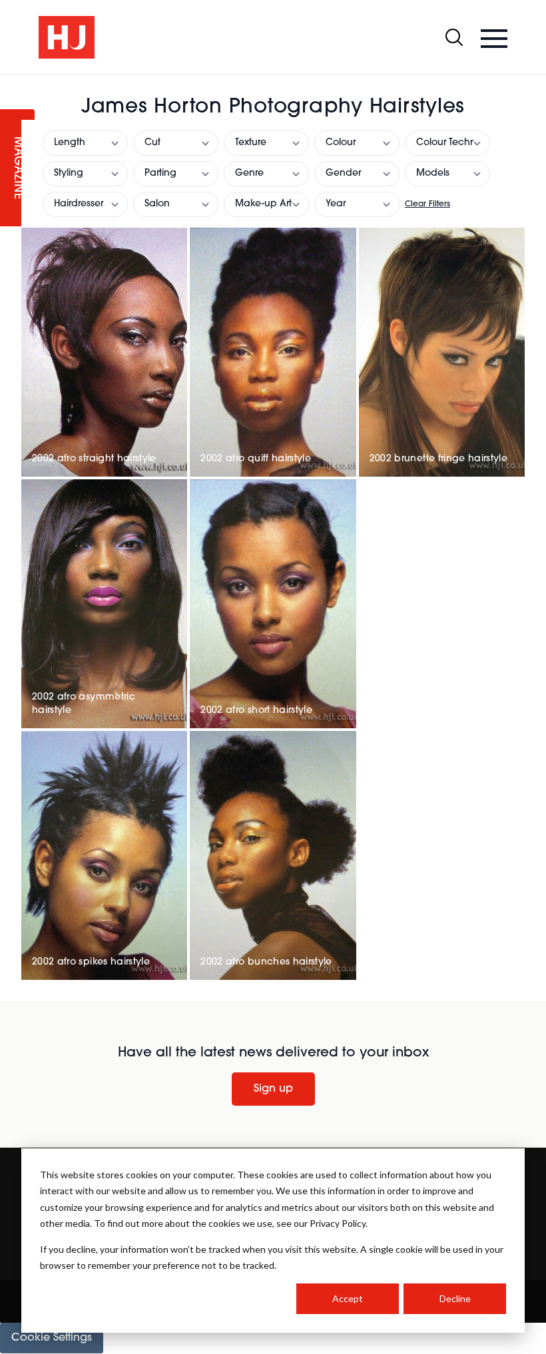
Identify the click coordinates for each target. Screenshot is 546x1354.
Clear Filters (427, 204)
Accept (347, 1298)
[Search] (454, 37)
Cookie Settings (51, 1338)
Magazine (17, 168)
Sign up (273, 1089)
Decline (455, 1298)
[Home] (67, 37)
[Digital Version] (10, 83)
